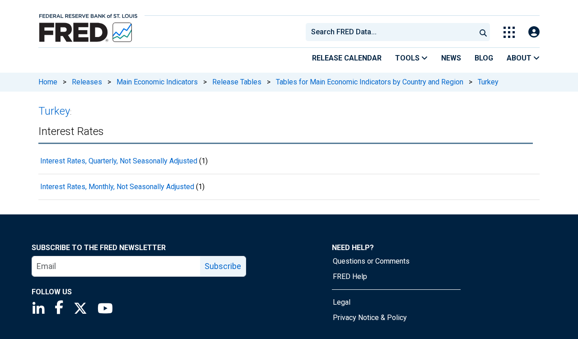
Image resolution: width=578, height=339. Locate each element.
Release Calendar (347, 58)
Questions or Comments (371, 261)
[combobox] (390, 32)
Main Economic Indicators (157, 82)
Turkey (488, 82)
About (520, 58)
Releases (87, 82)
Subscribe (223, 266)
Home (47, 82)
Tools (408, 58)
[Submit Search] (483, 32)
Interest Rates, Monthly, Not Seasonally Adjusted (117, 186)
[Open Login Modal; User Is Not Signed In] (534, 32)
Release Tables (236, 82)
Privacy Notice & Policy (370, 317)
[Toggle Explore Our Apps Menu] (509, 32)
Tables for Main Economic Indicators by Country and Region (369, 82)
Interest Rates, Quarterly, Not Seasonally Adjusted (118, 161)
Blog (484, 58)
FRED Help (350, 276)
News (451, 58)
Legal (341, 302)
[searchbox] (392, 32)
